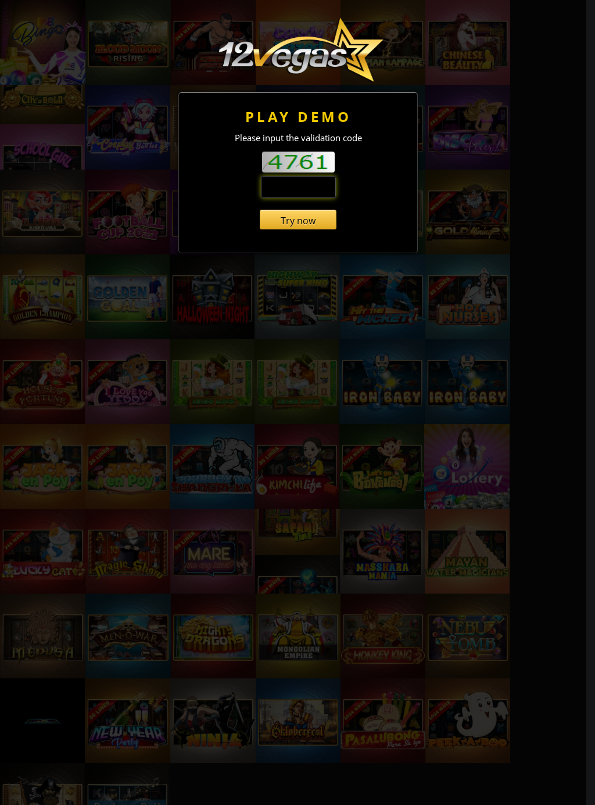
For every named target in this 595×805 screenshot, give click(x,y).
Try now (298, 220)
